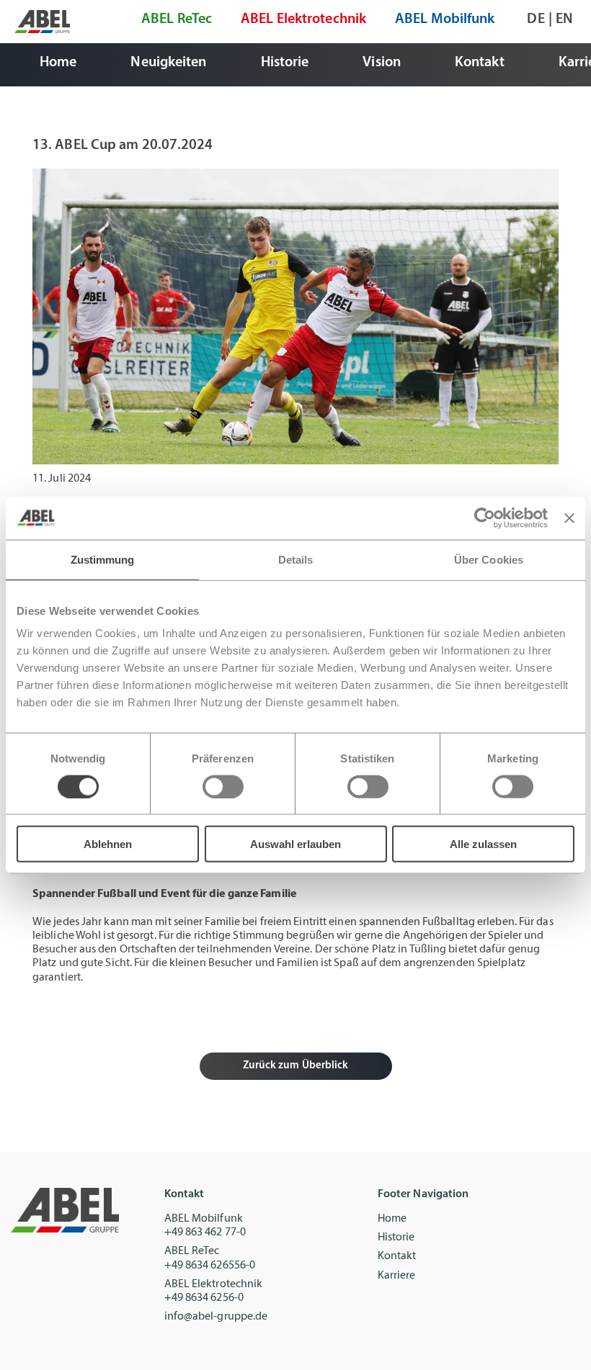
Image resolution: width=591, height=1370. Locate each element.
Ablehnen (108, 844)
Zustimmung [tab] (103, 559)
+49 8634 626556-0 (210, 1265)
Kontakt (397, 1256)
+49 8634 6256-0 (204, 1298)
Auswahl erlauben (295, 844)
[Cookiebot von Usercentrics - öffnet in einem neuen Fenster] (485, 517)
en (564, 19)
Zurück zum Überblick (296, 1065)
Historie (396, 1237)
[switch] (223, 786)
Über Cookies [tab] (488, 559)
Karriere (397, 1275)
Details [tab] (296, 559)
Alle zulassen (483, 844)
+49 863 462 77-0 (205, 1232)
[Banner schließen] (569, 518)
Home (392, 1219)
